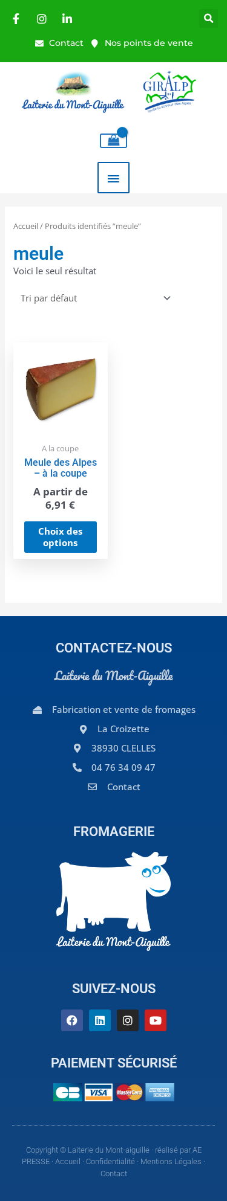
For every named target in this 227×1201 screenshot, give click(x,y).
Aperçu (60, 425)
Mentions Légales (171, 1161)
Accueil (25, 226)
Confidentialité (110, 1161)
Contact (113, 1173)
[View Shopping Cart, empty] (113, 141)
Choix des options (60, 537)
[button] (208, 18)
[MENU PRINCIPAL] (113, 177)
